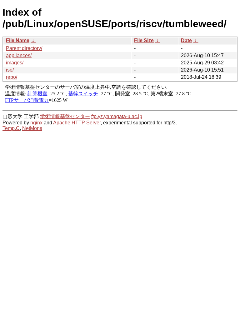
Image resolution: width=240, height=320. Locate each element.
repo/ (11, 77)
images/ (14, 62)
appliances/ (19, 55)
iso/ (10, 69)
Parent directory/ (24, 48)
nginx (36, 122)
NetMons (32, 128)
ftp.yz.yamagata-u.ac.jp (116, 116)
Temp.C (11, 128)
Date (186, 40)
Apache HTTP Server (77, 122)
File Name (17, 40)
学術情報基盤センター (65, 116)
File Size (144, 40)
